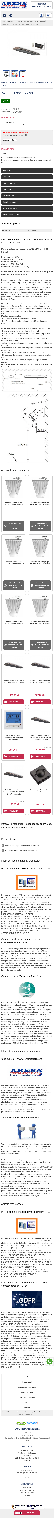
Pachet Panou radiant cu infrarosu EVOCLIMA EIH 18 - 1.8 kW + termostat (40, 737)
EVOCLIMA (17, 112)
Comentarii (7, 189)
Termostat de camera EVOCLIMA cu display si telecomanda (14, 737)
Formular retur (27, 1488)
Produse (27, 1377)
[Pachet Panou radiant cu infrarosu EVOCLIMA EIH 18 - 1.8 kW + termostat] (40, 720)
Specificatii (7, 171)
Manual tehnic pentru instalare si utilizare (22, 845)
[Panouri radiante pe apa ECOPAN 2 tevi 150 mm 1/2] (13, 487)
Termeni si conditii (27, 1397)
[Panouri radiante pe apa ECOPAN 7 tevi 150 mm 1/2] (40, 606)
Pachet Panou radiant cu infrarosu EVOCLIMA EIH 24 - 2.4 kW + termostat (13, 792)
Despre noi (27, 1403)
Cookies (27, 1495)
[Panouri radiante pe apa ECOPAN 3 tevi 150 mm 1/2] (40, 487)
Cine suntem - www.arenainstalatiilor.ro (21, 1059)
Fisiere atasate (8, 196)
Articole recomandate (11, 215)
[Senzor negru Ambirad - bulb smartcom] (40, 774)
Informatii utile (27, 1392)
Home (3, 21)
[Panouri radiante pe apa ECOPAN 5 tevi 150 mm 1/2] (40, 546)
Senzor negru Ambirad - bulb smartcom (40, 791)
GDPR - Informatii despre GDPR (27, 1458)
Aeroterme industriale (25, 21)
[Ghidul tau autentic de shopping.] (32, 1425)
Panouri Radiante (39, 21)
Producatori (27, 1382)
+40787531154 (41, 4)
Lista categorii (11, 21)
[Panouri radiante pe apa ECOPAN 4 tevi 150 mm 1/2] (13, 546)
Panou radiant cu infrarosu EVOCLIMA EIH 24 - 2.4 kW (40, 682)
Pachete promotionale (27, 1387)
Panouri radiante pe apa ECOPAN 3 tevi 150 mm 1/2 (40, 503)
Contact (27, 1408)
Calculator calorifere (27, 1493)
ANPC (27, 1478)
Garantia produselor (10, 202)
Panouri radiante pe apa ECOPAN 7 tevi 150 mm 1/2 (40, 622)
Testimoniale (27, 1456)
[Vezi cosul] (49, 15)
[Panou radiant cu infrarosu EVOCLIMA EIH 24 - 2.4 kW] (40, 665)
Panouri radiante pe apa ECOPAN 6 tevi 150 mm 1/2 (14, 622)
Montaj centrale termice (27, 1453)
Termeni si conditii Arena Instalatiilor (20, 1117)
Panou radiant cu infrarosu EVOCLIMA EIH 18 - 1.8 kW (14, 682)
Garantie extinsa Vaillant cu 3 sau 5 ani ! (22, 976)
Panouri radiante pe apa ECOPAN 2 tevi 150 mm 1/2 (14, 503)
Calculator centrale (27, 1490)
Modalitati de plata (10, 208)
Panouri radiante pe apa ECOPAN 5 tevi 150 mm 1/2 (40, 563)
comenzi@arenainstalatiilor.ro (18, 125)
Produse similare (9, 183)
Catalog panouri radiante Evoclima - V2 (21, 850)
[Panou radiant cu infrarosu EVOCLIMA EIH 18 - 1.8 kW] (13, 665)
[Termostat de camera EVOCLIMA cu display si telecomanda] (13, 720)
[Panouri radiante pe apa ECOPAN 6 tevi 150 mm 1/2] (13, 606)
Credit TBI (5, 153)
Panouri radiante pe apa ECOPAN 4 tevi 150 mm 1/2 (14, 563)
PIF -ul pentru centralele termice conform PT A (19, 158)
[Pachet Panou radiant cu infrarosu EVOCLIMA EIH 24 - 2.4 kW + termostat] (13, 774)
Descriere (6, 177)
